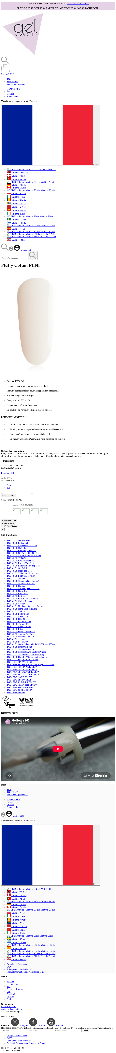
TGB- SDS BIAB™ (16, 692)
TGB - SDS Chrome (16, 586)
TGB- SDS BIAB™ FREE (19, 680)
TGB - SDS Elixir (15, 629)
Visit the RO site (18, 200)
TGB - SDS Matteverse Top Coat (22, 545)
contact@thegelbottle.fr (11, 1009)
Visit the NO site (18, 240)
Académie (11, 994)
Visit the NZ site (47, 234)
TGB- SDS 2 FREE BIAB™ (20, 690)
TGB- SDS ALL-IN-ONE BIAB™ (23, 672)
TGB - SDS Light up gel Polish (21, 576)
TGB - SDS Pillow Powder (19, 621)
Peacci (10, 91)
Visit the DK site (18, 176)
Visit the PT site (18, 179)
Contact (10, 94)
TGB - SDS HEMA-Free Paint (21, 631)
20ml (9, 485)
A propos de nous (14, 989)
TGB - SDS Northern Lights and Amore (25, 606)
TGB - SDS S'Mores (16, 611)
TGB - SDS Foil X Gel (17, 543)
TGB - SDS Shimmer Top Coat (21, 583)
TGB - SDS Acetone (16, 639)
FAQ (9, 986)
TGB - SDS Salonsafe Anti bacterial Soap (25, 654)
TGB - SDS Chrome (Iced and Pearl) (23, 588)
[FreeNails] (22, 55)
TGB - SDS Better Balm (18, 614)
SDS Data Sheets (9, 526)
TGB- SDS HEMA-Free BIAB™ (22, 685)
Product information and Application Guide (26, 972)
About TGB (12, 96)
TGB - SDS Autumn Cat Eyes (20, 634)
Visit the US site (47, 225)
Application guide (9, 520)
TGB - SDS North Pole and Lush (22, 609)
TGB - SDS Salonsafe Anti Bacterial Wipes (26, 652)
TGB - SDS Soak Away (17, 642)
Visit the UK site (48, 169)
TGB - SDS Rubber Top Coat (20, 563)
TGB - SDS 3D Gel (16, 578)
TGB (9, 79)
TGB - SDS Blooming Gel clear (21, 550)
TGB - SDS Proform (16, 596)
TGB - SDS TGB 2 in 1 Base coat (22, 573)
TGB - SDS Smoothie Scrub (19, 647)
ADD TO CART (8, 496)
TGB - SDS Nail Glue (17, 548)
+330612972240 (8, 1006)
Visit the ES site (18, 229)
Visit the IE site (18, 214)
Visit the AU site (48, 236)
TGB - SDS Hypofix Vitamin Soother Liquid (27, 657)
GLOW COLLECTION (78, 3)
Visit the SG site (47, 190)
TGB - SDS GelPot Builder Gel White (24, 555)
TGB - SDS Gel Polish (17, 568)
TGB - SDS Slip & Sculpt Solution (22, 598)
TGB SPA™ (12, 81)
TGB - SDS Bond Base (17, 593)
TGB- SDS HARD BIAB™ (20, 677)
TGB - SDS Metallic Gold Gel (20, 636)
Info (8, 991)
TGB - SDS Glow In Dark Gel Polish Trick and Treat (31, 644)
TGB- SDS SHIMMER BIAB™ (21, 682)
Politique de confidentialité (19, 969)
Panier (9, 999)
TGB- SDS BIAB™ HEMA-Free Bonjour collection (30, 664)
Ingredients (7, 461)
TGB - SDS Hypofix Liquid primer (22, 659)
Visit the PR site (47, 182)
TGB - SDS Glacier (16, 604)
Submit (85, 1031)
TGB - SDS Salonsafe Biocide (20, 649)
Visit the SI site (46, 216)
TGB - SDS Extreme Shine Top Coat (23, 566)
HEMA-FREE (13, 89)
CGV (9, 967)
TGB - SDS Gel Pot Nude (18, 540)
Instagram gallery (9, 473)
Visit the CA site (18, 188)
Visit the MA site (19, 207)
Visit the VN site (18, 210)
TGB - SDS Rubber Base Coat (21, 560)
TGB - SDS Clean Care (17, 616)
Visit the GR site (18, 223)
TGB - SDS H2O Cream (18, 619)
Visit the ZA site (18, 203)
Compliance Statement (17, 964)
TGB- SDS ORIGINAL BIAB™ (22, 667)
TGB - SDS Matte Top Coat (19, 571)
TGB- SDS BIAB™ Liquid (19, 662)
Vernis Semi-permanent (17, 84)
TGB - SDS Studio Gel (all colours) (23, 581)
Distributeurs (12, 984)
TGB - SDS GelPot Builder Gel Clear (24, 553)
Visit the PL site (18, 193)
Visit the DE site (18, 185)
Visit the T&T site (19, 172)
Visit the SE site (18, 219)
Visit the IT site (18, 197)
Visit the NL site (47, 231)
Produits (10, 981)
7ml (8, 487)
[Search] (5, 250)
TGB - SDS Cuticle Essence (19, 601)
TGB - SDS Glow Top (17, 591)
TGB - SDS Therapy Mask (19, 624)
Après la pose (8, 523)
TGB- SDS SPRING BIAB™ (20, 687)
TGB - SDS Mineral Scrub (19, 626)
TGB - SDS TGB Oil (16, 558)
